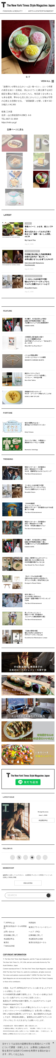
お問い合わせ (9, 932)
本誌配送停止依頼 (36, 939)
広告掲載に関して (11, 935)
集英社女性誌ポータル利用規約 (15, 927)
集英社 (6, 942)
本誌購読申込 (43, 820)
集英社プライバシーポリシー (40, 927)
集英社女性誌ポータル (37, 942)
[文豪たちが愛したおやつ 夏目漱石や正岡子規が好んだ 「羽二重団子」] (27, 129)
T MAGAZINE (9, 946)
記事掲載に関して (36, 935)
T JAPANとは (9, 923)
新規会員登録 (28, 883)
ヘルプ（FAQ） (35, 932)
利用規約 (32, 923)
